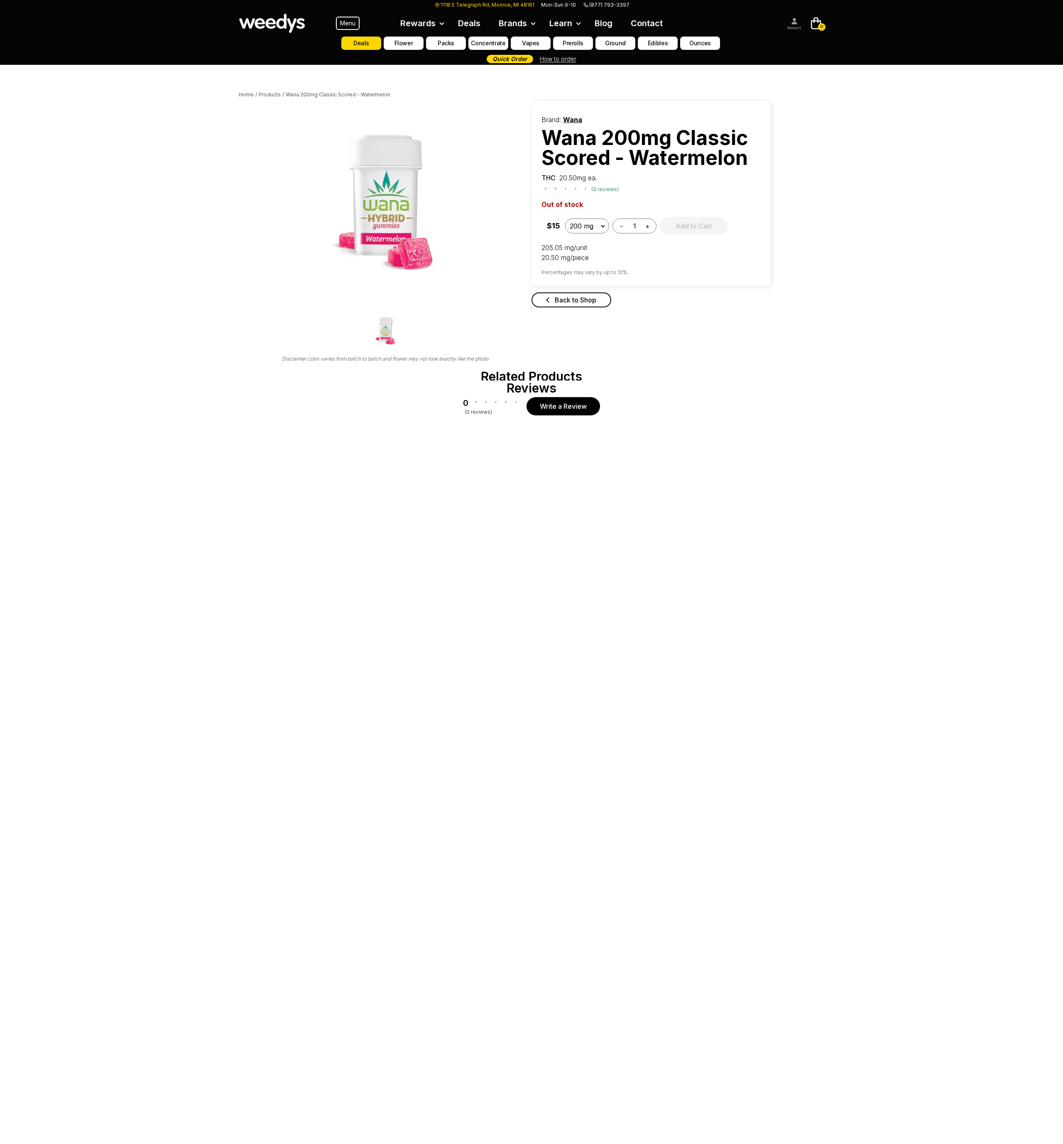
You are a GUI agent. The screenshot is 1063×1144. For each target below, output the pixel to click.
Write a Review (563, 406)
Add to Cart (694, 226)
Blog (603, 23)
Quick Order (509, 58)
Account (794, 28)
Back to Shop (575, 300)
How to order (558, 58)
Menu (347, 23)
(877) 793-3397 (609, 5)
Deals (469, 23)
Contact (647, 23)
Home (246, 94)
